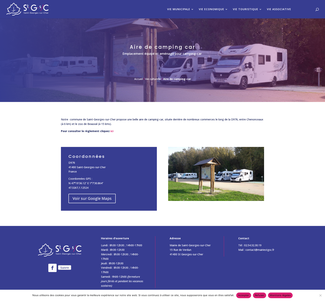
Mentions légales (280, 295)
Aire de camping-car (177, 79)
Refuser (259, 295)
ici (111, 131)
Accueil (138, 79)
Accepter (243, 295)
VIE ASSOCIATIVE (279, 9)
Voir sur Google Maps (92, 198)
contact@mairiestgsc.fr (259, 250)
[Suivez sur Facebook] (52, 268)
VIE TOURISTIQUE (245, 9)
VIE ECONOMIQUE (211, 9)
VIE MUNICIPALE (178, 9)
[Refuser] (320, 295)
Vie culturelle (153, 79)
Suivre (64, 267)
